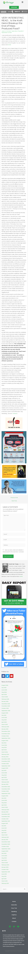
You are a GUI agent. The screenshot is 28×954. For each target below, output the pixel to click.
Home (14, 901)
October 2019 (5, 869)
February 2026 (5, 699)
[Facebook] (3, 676)
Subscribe (14, 905)
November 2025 (6, 706)
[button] (14, 7)
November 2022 (6, 789)
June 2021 (4, 828)
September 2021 (6, 821)
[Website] (14, 545)
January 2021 (5, 839)
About (14, 918)
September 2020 (6, 848)
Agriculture (14, 31)
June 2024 (4, 745)
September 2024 (6, 738)
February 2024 (5, 754)
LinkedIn (14, 413)
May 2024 (4, 747)
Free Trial (14, 908)
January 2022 (5, 811)
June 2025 (4, 717)
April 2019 (4, 878)
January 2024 (5, 756)
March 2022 (5, 807)
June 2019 (4, 874)
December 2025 (6, 703)
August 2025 (5, 713)
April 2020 (4, 860)
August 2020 (5, 851)
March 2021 (4, 835)
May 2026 (4, 692)
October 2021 (5, 818)
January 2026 (5, 701)
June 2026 (4, 689)
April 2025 (4, 722)
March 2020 (5, 862)
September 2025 (6, 710)
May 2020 (4, 858)
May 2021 (4, 830)
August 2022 (5, 795)
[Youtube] (11, 676)
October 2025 (5, 708)
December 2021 (6, 814)
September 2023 (6, 765)
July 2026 (4, 687)
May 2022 (4, 802)
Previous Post (14, 497)
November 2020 (6, 844)
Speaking (14, 911)
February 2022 (5, 809)
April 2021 (4, 832)
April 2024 (4, 749)
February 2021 (5, 837)
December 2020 (6, 841)
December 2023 (6, 759)
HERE (9, 44)
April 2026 (4, 694)
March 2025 (5, 724)
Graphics (14, 914)
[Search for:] (14, 889)
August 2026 (5, 685)
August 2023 (5, 768)
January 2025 (5, 729)
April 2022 (4, 805)
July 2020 (4, 853)
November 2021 (6, 816)
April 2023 (4, 777)
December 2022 (6, 786)
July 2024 (4, 742)
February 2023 (5, 782)
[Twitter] (7, 676)
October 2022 (5, 791)
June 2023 (4, 772)
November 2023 (6, 761)
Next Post (14, 500)
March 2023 (5, 779)
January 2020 (5, 867)
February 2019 (5, 883)
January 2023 (5, 784)
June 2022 (4, 800)
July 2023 (4, 770)
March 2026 (5, 696)
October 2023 (5, 763)
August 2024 (5, 740)
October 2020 (5, 846)
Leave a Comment (6, 31)
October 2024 (5, 736)
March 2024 (5, 752)
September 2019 (6, 871)
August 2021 (5, 823)
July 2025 (4, 715)
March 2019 (4, 881)
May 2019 (4, 876)
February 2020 (5, 864)
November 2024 (6, 733)
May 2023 (4, 775)
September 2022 (6, 793)
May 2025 (4, 719)
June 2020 (4, 855)
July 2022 (4, 798)
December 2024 (6, 731)
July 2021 (4, 825)
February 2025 (5, 726)
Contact (14, 921)
